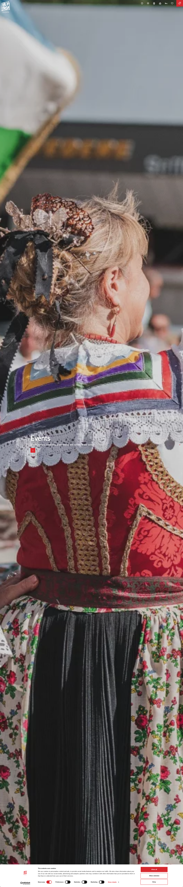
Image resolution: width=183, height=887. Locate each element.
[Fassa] (5, 7)
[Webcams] (154, 3)
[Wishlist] (172, 3)
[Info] (142, 3)
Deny (154, 882)
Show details (112, 882)
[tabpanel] (91, 443)
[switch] (67, 882)
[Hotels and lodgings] (166, 3)
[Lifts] (160, 3)
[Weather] (148, 3)
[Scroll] (32, 450)
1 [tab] (179, 444)
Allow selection (154, 876)
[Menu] (179, 3)
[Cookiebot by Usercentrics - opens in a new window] (25, 883)
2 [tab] (179, 446)
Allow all (154, 869)
